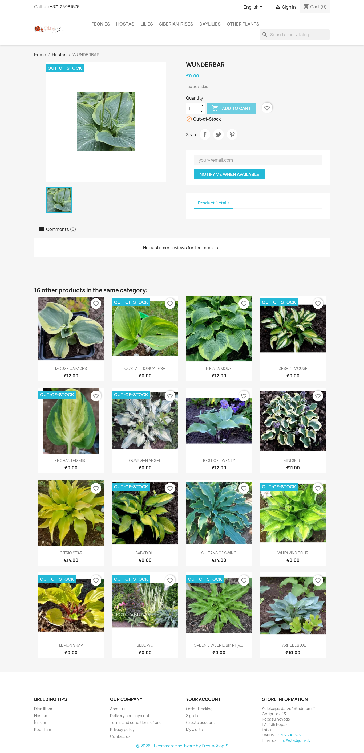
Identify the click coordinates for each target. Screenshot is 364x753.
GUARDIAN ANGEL (145, 460)
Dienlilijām (43, 708)
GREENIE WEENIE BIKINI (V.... (219, 645)
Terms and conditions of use (136, 722)
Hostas (125, 24)
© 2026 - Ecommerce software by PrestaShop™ (182, 746)
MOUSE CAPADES (71, 368)
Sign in (192, 715)
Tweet (218, 134)
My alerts (194, 729)
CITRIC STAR (71, 552)
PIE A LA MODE (219, 368)
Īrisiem (40, 722)
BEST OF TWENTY (219, 460)
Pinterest (232, 134)
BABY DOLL (145, 552)
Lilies (146, 24)
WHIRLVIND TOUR (292, 552)
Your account (203, 699)
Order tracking (199, 708)
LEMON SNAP (71, 645)
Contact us (120, 736)
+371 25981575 (65, 7)
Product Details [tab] (213, 203)
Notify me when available (229, 174)
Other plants (243, 24)
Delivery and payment (129, 715)
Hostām (41, 715)
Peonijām (42, 729)
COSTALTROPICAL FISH (144, 368)
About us (118, 708)
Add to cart (231, 108)
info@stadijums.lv (294, 740)
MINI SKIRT (293, 460)
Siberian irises (176, 24)
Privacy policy (122, 729)
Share (205, 134)
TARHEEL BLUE (293, 645)
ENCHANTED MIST (71, 460)
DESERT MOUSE (293, 368)
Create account (200, 722)
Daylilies (210, 24)
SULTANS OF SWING (219, 552)
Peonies (100, 24)
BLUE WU (145, 645)
